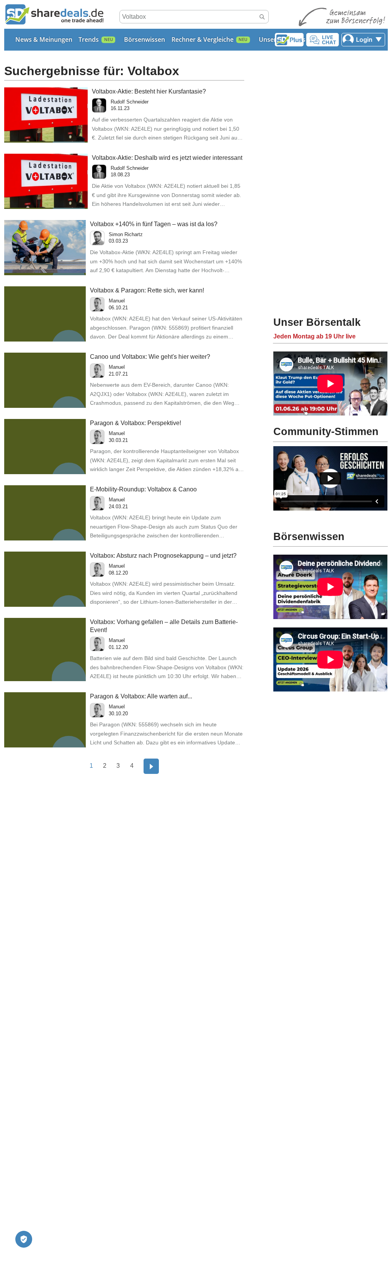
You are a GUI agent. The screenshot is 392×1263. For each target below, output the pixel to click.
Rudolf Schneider (130, 102)
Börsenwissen (144, 39)
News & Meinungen (43, 39)
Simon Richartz (126, 234)
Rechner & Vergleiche (203, 39)
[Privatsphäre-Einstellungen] (23, 1239)
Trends (88, 39)
